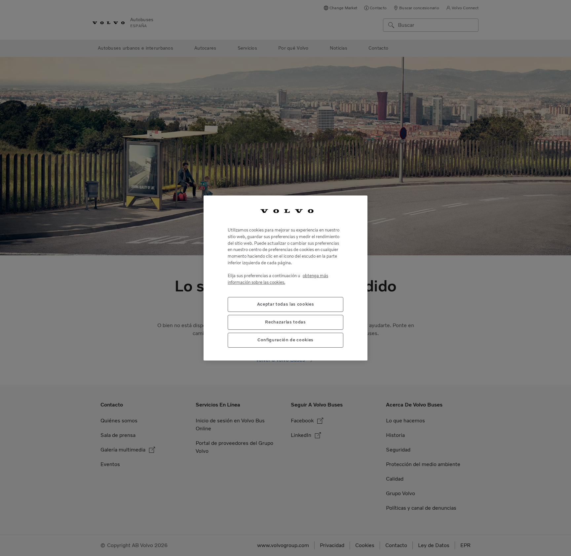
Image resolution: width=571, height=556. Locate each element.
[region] (285, 278)
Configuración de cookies (285, 339)
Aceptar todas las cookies (285, 304)
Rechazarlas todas (285, 322)
